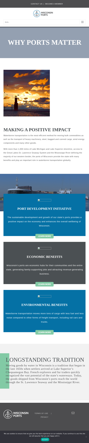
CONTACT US (36, 4)
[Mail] (73, 412)
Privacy (44, 417)
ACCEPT (45, 439)
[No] (86, 437)
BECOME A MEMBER (54, 4)
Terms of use (41, 413)
